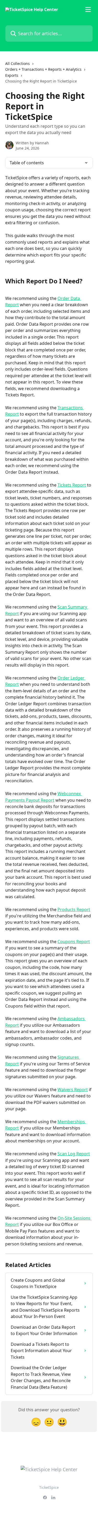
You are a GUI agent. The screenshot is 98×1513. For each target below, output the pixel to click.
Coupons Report (73, 941)
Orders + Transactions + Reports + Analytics (43, 69)
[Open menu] (88, 9)
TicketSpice (49, 1487)
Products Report (73, 909)
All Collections (17, 63)
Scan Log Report (73, 1154)
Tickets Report (71, 485)
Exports (11, 75)
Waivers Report (72, 1089)
